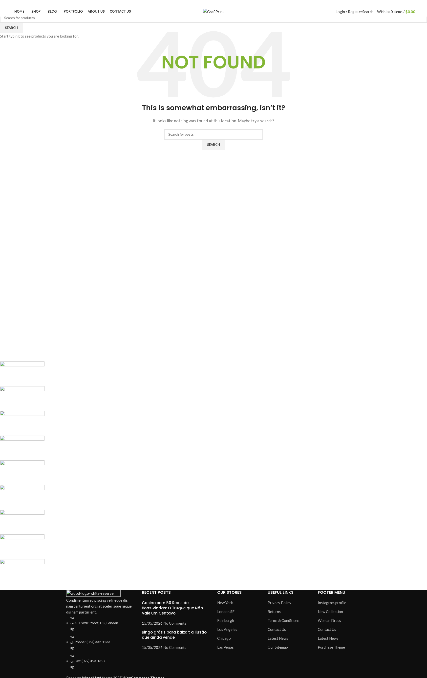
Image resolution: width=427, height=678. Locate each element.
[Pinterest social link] (347, 3)
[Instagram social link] (336, 3)
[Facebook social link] (325, 3)
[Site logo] (213, 11)
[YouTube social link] (342, 3)
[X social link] (330, 3)
